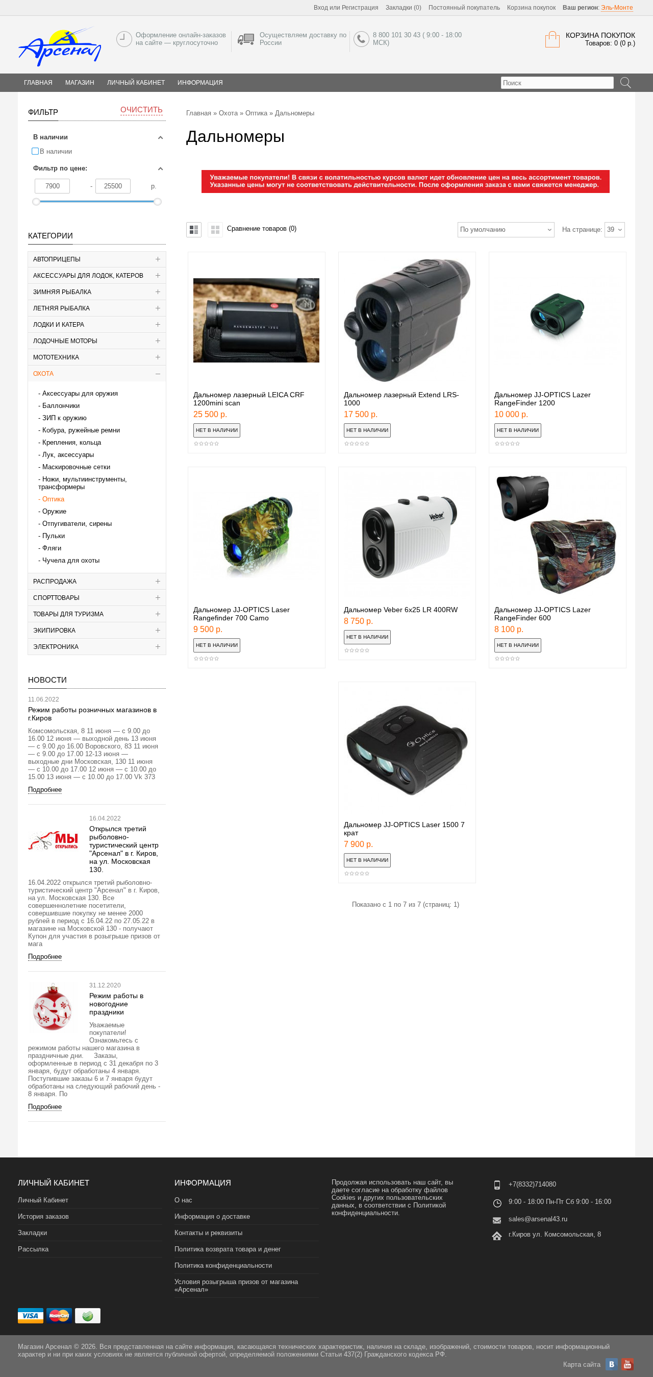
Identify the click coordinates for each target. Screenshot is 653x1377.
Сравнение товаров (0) (261, 228)
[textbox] (557, 83)
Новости (47, 679)
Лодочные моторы (65, 341)
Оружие (54, 511)
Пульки (53, 536)
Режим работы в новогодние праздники (116, 1004)
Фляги (51, 548)
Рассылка (33, 1249)
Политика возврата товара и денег (227, 1249)
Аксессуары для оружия (80, 393)
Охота (43, 373)
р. (154, 186)
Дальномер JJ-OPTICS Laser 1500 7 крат (404, 828)
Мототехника (56, 357)
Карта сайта (581, 1364)
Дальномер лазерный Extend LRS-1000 (401, 399)
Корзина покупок (531, 7)
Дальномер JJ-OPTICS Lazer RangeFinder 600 (542, 614)
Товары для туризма (68, 614)
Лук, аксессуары (68, 454)
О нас (183, 1200)
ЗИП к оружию (64, 418)
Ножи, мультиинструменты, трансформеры (82, 483)
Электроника (56, 646)
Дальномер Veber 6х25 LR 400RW (401, 610)
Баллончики (61, 405)
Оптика (53, 499)
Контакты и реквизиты (208, 1233)
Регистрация (360, 7)
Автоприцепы (57, 259)
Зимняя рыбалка (62, 292)
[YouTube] (627, 1364)
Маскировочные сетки (76, 467)
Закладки (32, 1233)
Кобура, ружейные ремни (81, 430)
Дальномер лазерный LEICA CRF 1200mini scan (249, 399)
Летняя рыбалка (61, 308)
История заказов (43, 1216)
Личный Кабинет (136, 82)
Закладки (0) (403, 7)
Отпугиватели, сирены (77, 523)
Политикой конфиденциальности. (389, 1209)
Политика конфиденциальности (223, 1265)
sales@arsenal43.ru (538, 1219)
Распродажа (55, 581)
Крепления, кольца (71, 442)
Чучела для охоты (70, 560)
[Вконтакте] (612, 1364)
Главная (198, 113)
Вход (321, 7)
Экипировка (54, 630)
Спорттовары (56, 597)
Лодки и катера (58, 324)
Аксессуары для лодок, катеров (88, 275)
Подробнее (45, 789)
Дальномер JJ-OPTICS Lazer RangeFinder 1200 (542, 399)
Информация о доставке (212, 1216)
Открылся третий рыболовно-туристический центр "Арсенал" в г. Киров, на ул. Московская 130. (124, 849)
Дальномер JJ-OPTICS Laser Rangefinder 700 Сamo (241, 614)
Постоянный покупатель (464, 7)
